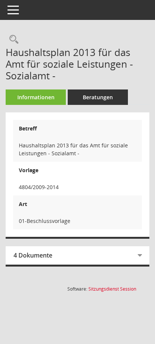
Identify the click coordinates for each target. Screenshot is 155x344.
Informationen (36, 97)
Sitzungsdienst (112, 289)
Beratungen (98, 97)
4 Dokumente (33, 255)
